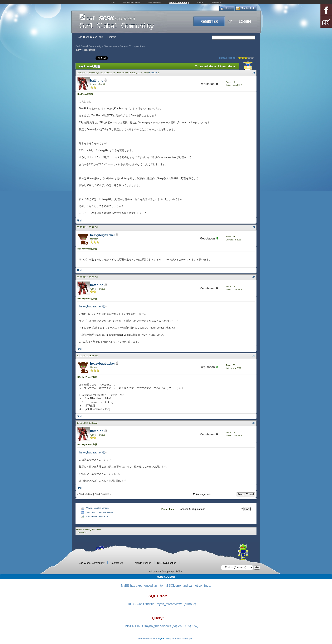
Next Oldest (85, 494)
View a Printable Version (97, 508)
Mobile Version (143, 562)
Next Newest (102, 494)
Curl (113, 2)
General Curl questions (132, 46)
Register (111, 37)
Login (100, 37)
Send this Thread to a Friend (99, 512)
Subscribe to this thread (97, 516)
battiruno (153, 72)
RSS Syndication (166, 562)
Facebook (216, 2)
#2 (253, 227)
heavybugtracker (102, 235)
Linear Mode (226, 66)
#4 (253, 355)
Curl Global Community (88, 46)
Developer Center (131, 2)
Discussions (110, 46)
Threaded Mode (205, 66)
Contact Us (116, 562)
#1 (253, 72)
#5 (253, 423)
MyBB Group (164, 638)
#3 (253, 277)
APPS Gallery (154, 2)
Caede (200, 2)
